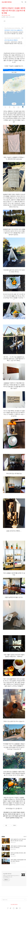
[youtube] (17, 908)
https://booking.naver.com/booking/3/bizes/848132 (12, 28)
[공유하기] (8, 825)
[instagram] (13, 908)
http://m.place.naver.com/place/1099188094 (12, 38)
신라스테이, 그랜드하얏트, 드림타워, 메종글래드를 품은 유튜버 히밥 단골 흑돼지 (14, 42)
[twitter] (10, 908)
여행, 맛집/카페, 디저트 (6, 15)
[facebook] (7, 908)
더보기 (25, 836)
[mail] (20, 908)
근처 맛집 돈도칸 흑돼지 (11, 40)
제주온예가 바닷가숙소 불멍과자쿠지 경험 (13, 30)
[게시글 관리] (10, 825)
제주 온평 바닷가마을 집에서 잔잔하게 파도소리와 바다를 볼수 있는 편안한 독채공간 (14, 32)
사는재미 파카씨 (6, 2)
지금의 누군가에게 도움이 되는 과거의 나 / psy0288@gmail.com (11, 876)
